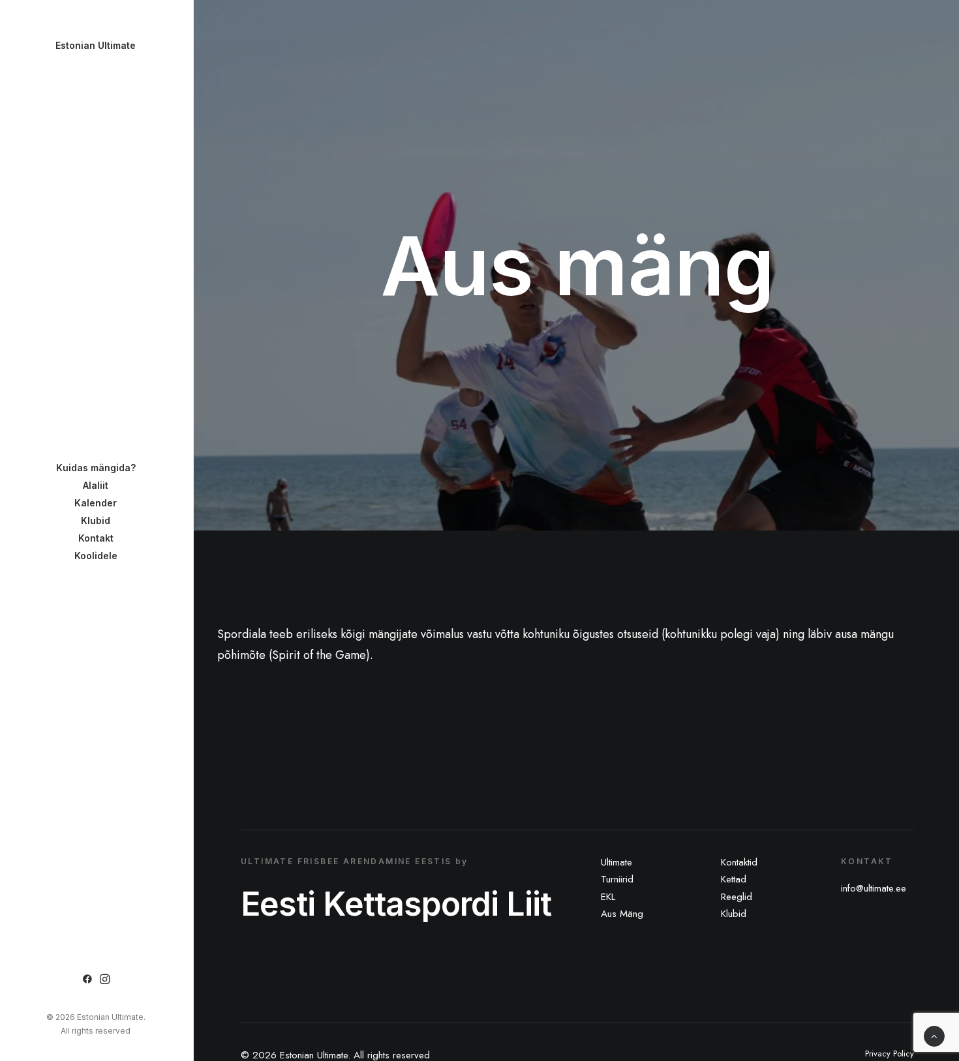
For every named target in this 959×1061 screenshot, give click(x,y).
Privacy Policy (889, 1053)
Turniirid (617, 879)
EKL (608, 897)
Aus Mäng (622, 914)
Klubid (733, 914)
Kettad (733, 879)
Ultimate (616, 862)
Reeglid (736, 897)
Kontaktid (739, 862)
